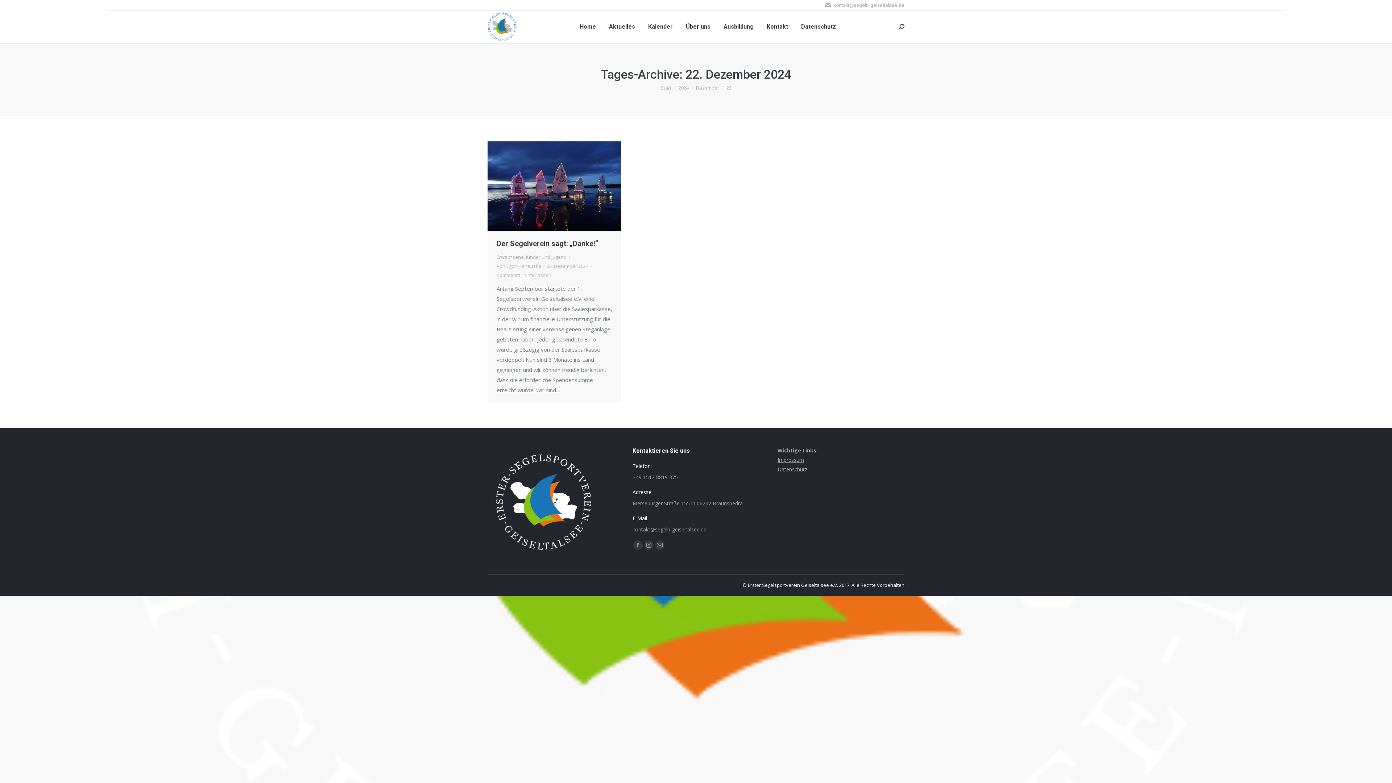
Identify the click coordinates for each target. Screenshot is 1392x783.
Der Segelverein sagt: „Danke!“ (547, 243)
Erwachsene (510, 257)
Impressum (791, 459)
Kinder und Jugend (546, 257)
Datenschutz (792, 469)
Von (519, 266)
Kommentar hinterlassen (524, 275)
